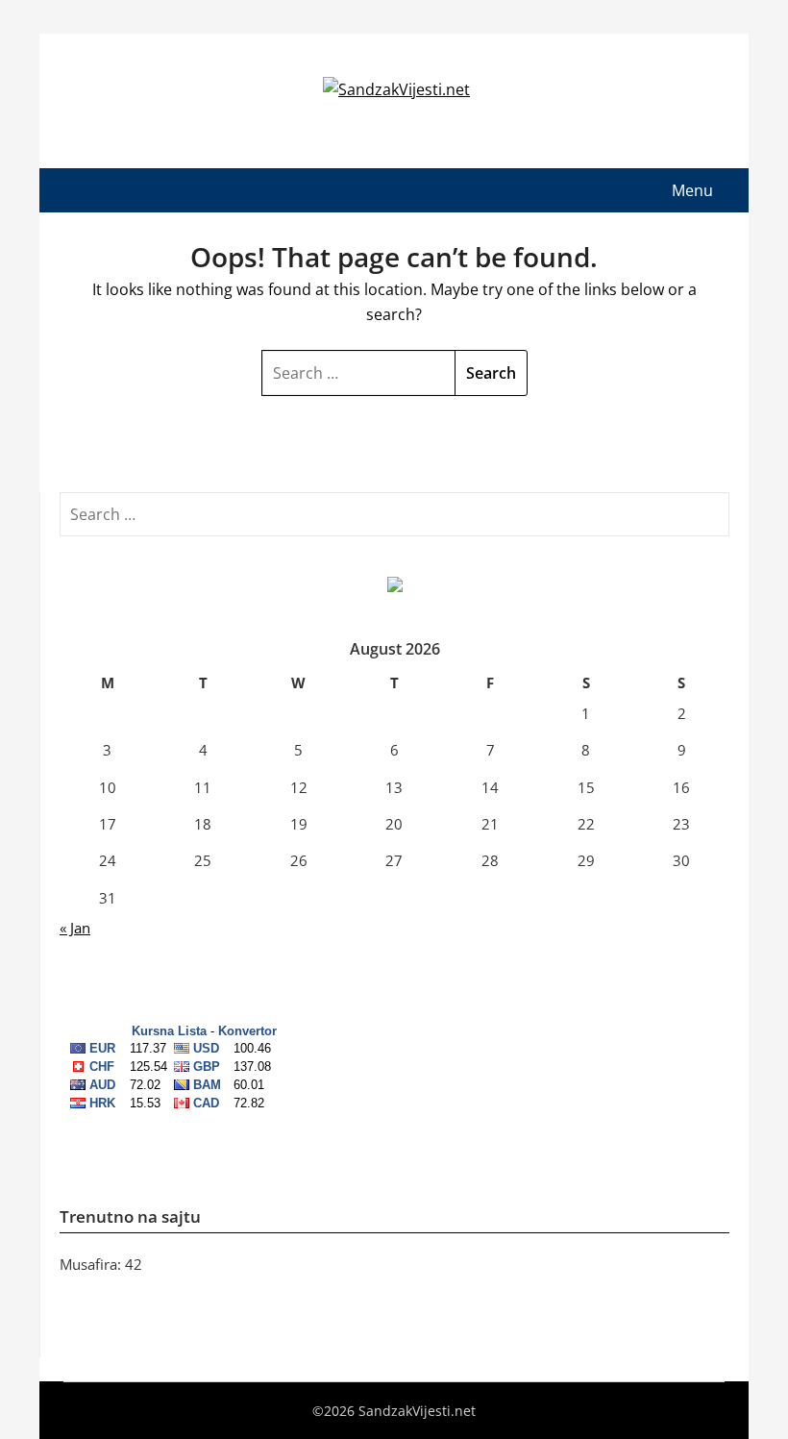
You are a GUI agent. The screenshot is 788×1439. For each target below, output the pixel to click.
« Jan (75, 927)
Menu (692, 190)
